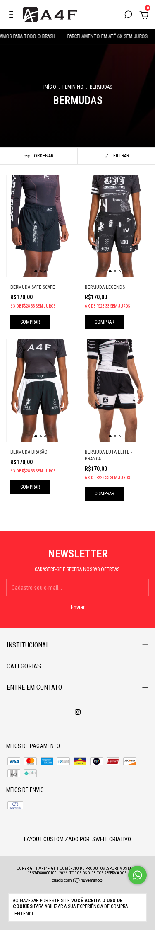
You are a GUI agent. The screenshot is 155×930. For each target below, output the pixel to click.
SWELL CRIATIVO (111, 839)
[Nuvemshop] (77, 881)
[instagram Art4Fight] (77, 712)
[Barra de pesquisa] (128, 15)
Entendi (23, 914)
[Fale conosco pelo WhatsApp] (137, 875)
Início (49, 87)
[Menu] (12, 15)
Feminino (72, 87)
